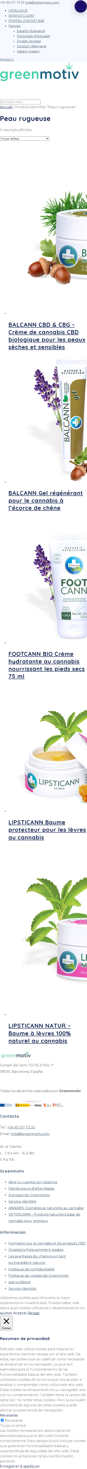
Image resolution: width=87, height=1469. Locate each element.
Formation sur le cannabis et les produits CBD (47, 1243)
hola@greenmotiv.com (30, 1134)
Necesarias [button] (9, 1415)
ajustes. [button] (6, 1313)
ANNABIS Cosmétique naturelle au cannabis (45, 1208)
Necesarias (14, 1420)
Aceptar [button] (20, 1313)
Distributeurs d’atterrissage (31, 1189)
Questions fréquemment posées (35, 1250)
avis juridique (19, 1282)
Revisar (34, 1313)
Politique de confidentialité (31, 1269)
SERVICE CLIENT (21, 16)
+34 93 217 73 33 (21, 1127)
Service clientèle (22, 1201)
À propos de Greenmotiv (29, 1195)
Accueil (6, 107)
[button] (80, 6)
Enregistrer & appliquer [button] (20, 1466)
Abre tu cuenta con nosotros (32, 1182)
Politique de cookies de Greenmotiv (38, 1276)
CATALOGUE (18, 11)
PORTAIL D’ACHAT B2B (26, 21)
